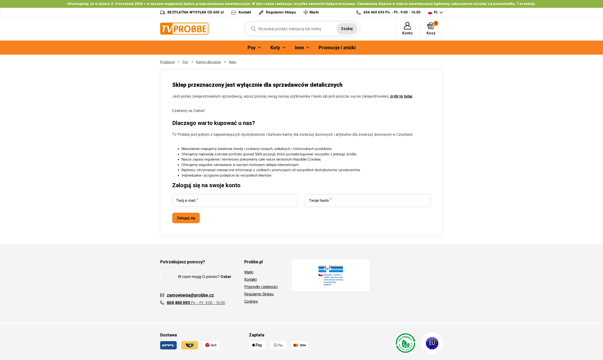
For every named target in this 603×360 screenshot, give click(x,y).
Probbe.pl (167, 62)
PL (436, 12)
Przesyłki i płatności (261, 287)
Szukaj (347, 28)
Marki (248, 272)
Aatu (232, 62)
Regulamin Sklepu (259, 294)
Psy (185, 62)
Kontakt (250, 279)
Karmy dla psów (208, 62)
